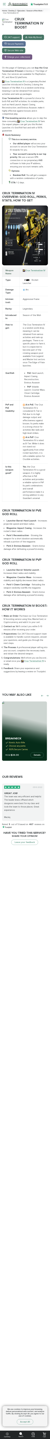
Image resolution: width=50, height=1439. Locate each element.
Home (5, 11)
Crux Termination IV (15, 81)
